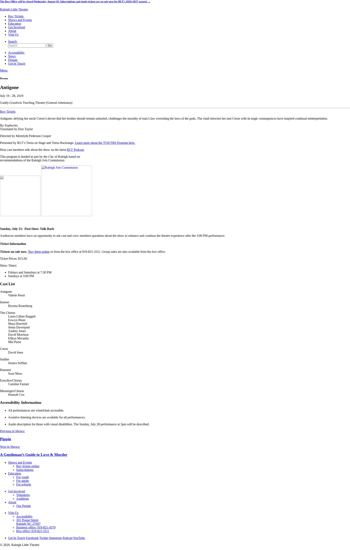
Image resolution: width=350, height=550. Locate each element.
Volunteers (23, 495)
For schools (23, 484)
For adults (22, 480)
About (12, 31)
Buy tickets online (27, 466)
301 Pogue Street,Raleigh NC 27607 (28, 521)
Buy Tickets (15, 16)
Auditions (22, 498)
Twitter (43, 538)
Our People (23, 506)
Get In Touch (16, 63)
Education (14, 23)
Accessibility (16, 52)
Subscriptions (24, 470)
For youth (22, 477)
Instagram (55, 538)
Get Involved (16, 27)
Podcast (68, 538)
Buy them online (39, 251)
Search (12, 41)
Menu (3, 70)
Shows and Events (20, 20)
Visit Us (13, 34)
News (12, 56)
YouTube (79, 538)
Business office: (35, 527)
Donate (12, 60)
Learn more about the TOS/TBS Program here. (105, 143)
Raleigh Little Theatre (14, 9)
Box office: (32, 531)
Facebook (32, 538)
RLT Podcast (75, 149)
